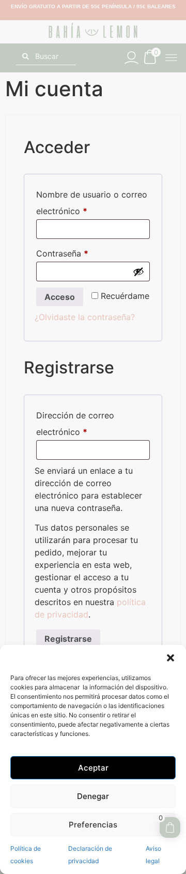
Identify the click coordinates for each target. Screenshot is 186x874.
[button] (170, 658)
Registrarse (68, 639)
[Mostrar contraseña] (138, 271)
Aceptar (93, 768)
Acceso (59, 297)
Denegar (93, 796)
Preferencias (93, 825)
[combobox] (46, 56)
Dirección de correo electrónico (83, 422)
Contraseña (84, 252)
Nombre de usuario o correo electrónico (91, 201)
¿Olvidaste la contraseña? (85, 317)
